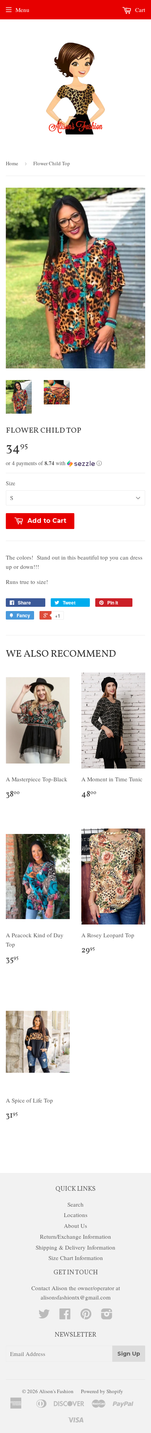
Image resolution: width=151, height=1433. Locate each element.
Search (75, 1204)
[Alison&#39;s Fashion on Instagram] (107, 1316)
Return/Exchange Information (75, 1236)
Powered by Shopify (102, 1391)
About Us (75, 1225)
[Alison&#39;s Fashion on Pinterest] (86, 1316)
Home (12, 163)
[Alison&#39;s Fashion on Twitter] (44, 1316)
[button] (75, 463)
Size (10, 483)
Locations (76, 1215)
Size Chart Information (75, 1258)
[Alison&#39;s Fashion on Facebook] (65, 1316)
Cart (139, 10)
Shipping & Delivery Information (75, 1247)
